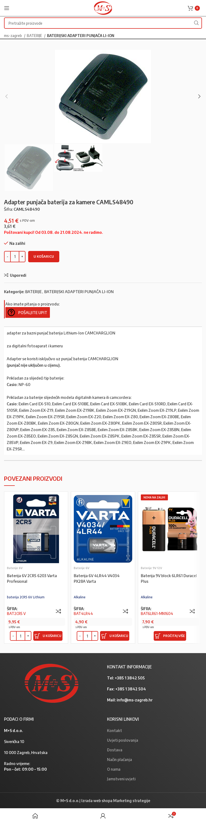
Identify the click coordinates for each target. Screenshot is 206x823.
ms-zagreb (13, 35)
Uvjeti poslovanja (122, 740)
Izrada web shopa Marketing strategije (115, 800)
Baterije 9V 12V (151, 568)
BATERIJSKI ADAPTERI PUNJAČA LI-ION (80, 35)
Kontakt (114, 730)
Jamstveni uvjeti (121, 778)
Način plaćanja (119, 759)
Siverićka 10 (14, 741)
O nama (113, 769)
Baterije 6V (15, 568)
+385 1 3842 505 (130, 677)
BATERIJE (35, 35)
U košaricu (44, 256)
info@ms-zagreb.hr (135, 699)
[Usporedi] (58, 611)
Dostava (114, 749)
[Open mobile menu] (6, 8)
